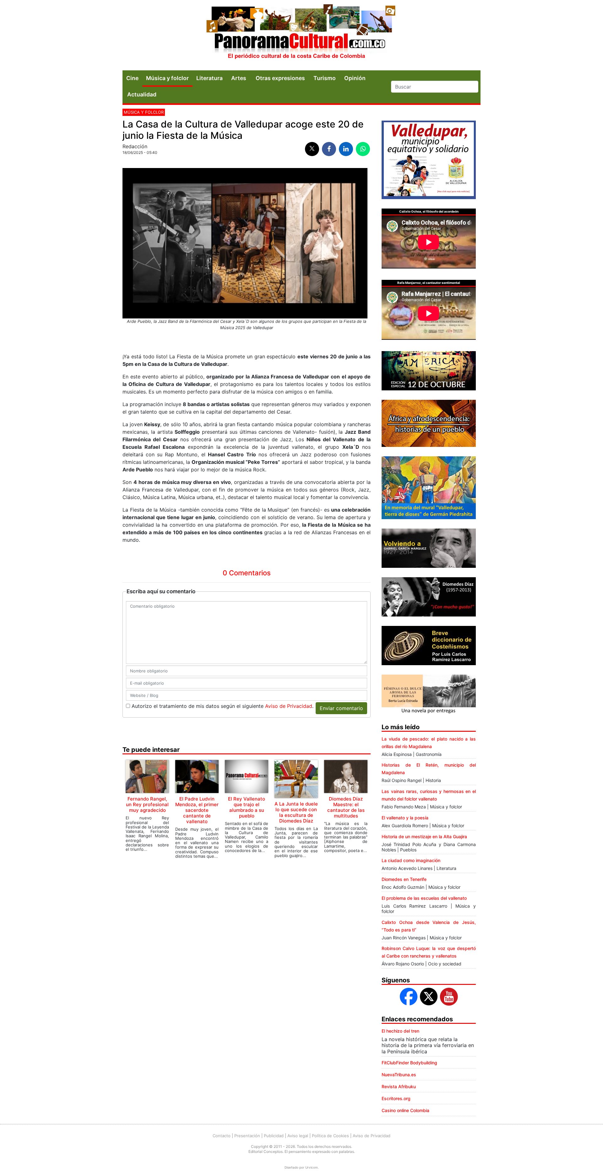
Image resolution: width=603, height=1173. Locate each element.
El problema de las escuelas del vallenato (424, 898)
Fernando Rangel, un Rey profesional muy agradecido (147, 804)
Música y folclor (167, 78)
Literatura (209, 78)
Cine (132, 78)
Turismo (324, 78)
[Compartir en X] (312, 149)
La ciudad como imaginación (411, 860)
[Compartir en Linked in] (346, 149)
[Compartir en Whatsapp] (363, 149)
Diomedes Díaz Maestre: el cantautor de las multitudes (346, 807)
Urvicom (311, 1167)
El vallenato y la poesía (405, 817)
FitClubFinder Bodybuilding (409, 1062)
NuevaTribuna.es (399, 1074)
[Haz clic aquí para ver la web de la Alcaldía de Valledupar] (429, 159)
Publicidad (274, 1135)
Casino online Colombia (405, 1110)
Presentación (247, 1135)
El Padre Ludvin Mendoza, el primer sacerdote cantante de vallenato (197, 810)
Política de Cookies (330, 1135)
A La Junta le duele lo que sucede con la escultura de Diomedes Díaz (296, 812)
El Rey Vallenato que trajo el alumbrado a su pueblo (246, 807)
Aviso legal (297, 1135)
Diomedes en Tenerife (404, 879)
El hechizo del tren (400, 1031)
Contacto (222, 1135)
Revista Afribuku (399, 1086)
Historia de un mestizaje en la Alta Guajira (424, 836)
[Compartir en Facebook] (329, 149)
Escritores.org (396, 1098)
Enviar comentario (341, 708)
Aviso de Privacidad (288, 706)
